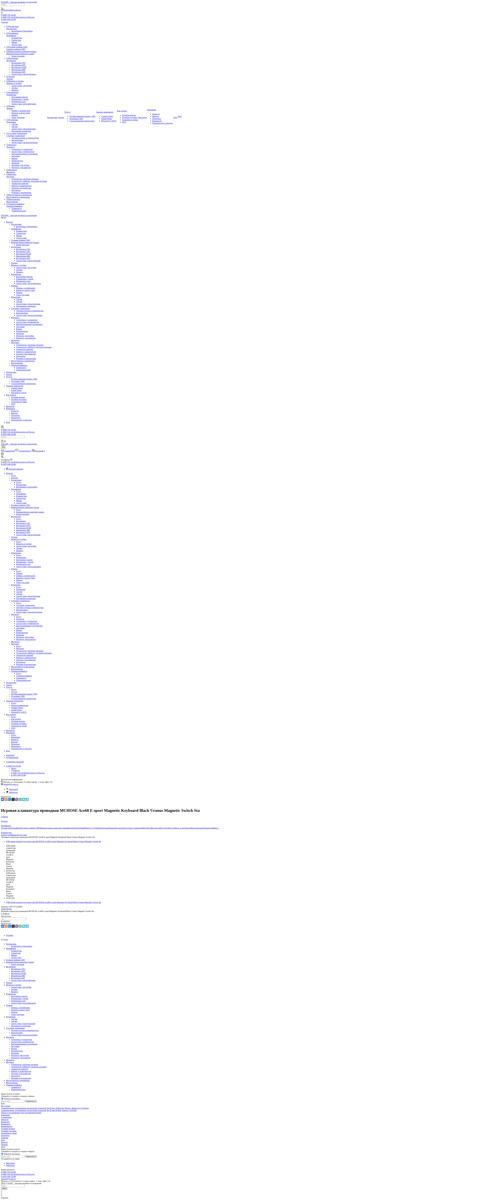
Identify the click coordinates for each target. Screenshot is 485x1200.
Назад (13, 476)
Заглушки (20, 327)
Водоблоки (16, 247)
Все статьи (5, 1106)
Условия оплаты (18, 397)
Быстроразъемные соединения (29, 324)
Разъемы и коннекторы (26, 358)
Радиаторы (16, 297)
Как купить (11, 395)
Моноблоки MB (23, 256)
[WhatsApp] (20, 799)
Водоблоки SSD (23, 258)
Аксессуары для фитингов (27, 322)
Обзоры (4, 1144)
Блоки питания (22, 245)
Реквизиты (15, 418)
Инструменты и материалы (23, 361)
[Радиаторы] (26, 120)
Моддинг (15, 343)
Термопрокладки (23, 370)
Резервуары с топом (24, 279)
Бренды (14, 413)
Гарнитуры (21, 233)
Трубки (19, 270)
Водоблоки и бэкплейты (26, 227)
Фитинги (15, 318)
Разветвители (22, 331)
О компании (6, 1117)
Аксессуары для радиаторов (28, 304)
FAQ (13, 404)
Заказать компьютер (14, 386)
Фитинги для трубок (25, 336)
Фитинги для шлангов (25, 338)
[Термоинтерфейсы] (26, 204)
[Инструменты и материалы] (26, 195)
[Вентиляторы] (26, 199)
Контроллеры (22, 313)
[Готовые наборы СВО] (26, 47)
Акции (9, 374)
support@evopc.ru (11, 784)
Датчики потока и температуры (29, 311)
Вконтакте (13, 789)
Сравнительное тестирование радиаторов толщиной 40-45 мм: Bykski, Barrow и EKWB (38, 1110)
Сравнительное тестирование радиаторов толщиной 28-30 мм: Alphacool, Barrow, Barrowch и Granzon (45, 1108)
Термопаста (21, 368)
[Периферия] (26, 33)
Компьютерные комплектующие (25, 242)
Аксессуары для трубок (26, 267)
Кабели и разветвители (26, 352)
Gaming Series (17, 388)
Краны (19, 329)
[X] (13, 799)
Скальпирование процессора (23, 384)
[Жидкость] (26, 170)
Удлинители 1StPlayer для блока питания (33, 347)
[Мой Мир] (9, 799)
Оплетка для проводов (26, 354)
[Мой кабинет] (2, 427)
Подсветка (20, 356)
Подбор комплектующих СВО (24, 379)
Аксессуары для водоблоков (28, 261)
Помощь (4, 1138)
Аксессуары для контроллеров (29, 315)
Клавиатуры (21, 231)
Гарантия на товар (19, 402)
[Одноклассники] (6, 799)
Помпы (14, 286)
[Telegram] (27, 799)
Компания (10, 409)
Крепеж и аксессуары (25, 290)
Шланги (19, 272)
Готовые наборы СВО (20, 240)
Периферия (16, 229)
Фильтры (20, 333)
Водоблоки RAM (23, 254)
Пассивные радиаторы (26, 306)
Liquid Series (16, 390)
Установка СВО (18, 381)
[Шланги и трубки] (26, 81)
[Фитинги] (26, 145)
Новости (15, 411)
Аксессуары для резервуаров (28, 283)
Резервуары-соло (23, 281)
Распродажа (16, 224)
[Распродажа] (26, 26)
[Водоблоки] (26, 58)
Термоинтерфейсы (19, 365)
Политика (15, 415)
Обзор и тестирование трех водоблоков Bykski (21, 1113)
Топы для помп (22, 295)
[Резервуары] (26, 92)
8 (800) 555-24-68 (8, 15)
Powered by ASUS (18, 393)
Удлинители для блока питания (29, 345)
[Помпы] (26, 106)
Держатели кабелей (24, 349)
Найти (4, 1189)
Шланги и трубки (19, 265)
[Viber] (16, 799)
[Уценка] (26, 76)
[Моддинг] (26, 174)
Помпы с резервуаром (25, 288)
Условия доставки (19, 399)
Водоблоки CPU (23, 249)
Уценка (14, 263)
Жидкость (15, 340)
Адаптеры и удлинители (26, 320)
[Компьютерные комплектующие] (26, 51)
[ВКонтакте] (2, 799)
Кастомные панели (24, 277)
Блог (8, 422)
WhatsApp (13, 792)
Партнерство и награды (21, 420)
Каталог (9, 222)
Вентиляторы (17, 363)
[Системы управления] (26, 133)
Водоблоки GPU (23, 252)
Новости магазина (12, 1099)
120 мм (19, 299)
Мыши (19, 236)
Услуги (9, 377)
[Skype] (23, 799)
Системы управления (21, 308)
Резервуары (16, 274)
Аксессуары (21, 238)
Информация (6, 1126)
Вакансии (5, 1122)
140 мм (19, 302)
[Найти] (2, 7)
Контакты (10, 406)
